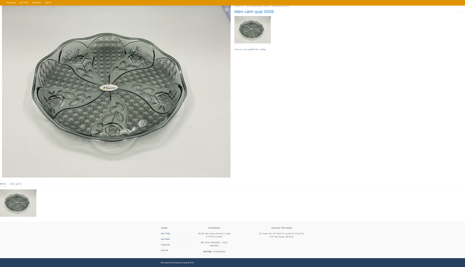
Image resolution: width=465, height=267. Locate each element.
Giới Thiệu (165, 233)
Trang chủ (238, 6)
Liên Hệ (164, 250)
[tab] (2, 184)
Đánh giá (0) (16, 184)
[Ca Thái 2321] (461, 12)
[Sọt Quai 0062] (457, 12)
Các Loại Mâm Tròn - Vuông (257, 6)
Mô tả (2, 184)
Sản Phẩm (165, 239)
